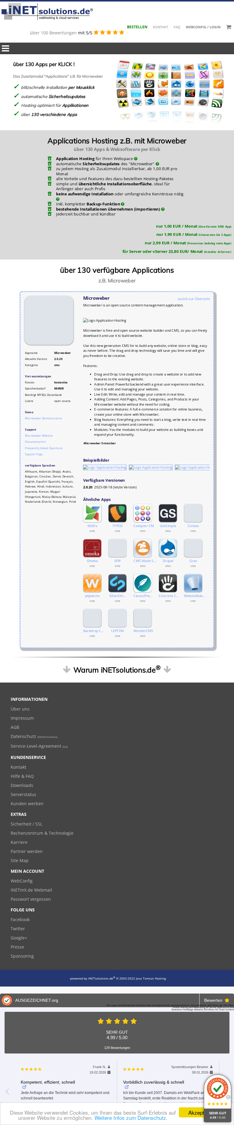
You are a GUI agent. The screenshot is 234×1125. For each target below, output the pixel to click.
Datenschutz (34, 736)
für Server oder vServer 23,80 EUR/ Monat (176, 251)
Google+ (19, 938)
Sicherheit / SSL (26, 824)
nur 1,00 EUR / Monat (193, 226)
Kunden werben (27, 803)
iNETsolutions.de (101, 978)
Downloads (22, 785)
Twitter (18, 928)
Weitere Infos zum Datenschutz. (131, 1117)
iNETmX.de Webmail (31, 890)
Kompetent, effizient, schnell (48, 1082)
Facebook (20, 919)
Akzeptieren (201, 1112)
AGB (15, 727)
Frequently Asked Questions (43, 448)
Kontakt (160, 27)
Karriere (19, 842)
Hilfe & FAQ (22, 776)
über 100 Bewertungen (54, 33)
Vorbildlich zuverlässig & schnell (153, 1082)
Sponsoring (22, 956)
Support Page (34, 454)
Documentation (35, 442)
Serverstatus (23, 794)
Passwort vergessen (31, 899)
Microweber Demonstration (43, 418)
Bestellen (137, 27)
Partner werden (27, 851)
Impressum (22, 718)
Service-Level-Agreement (39, 746)
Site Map (20, 860)
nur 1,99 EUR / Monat (193, 234)
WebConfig (22, 881)
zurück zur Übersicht (194, 298)
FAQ (177, 27)
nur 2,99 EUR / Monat (188, 242)
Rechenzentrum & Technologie (42, 833)
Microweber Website (39, 436)
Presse (17, 947)
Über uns (20, 709)
